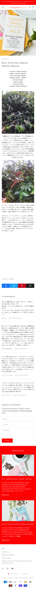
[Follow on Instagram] (7, 568)
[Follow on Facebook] (3, 568)
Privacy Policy (13, 411)
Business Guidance (8, 555)
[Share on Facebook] (6, 286)
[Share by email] (30, 286)
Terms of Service (26, 411)
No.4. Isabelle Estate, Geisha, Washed (17, 479)
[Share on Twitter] (14, 286)
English (24, 574)
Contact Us (5, 552)
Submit (7, 440)
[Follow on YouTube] (12, 568)
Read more (5, 495)
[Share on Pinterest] (22, 286)
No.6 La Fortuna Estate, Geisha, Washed (18, 524)
